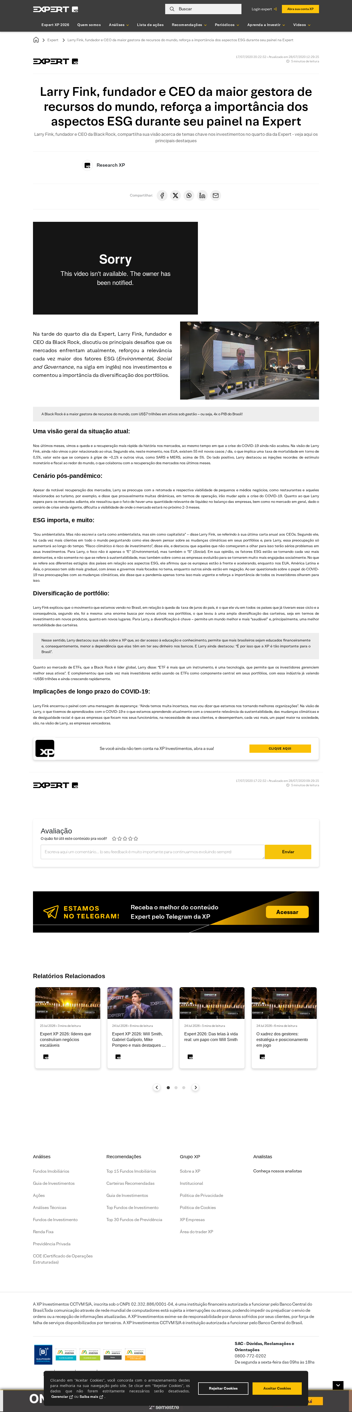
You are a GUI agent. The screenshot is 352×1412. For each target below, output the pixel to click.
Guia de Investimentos (54, 1183)
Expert (52, 40)
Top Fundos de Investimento (132, 1207)
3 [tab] (183, 1087)
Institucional (191, 1183)
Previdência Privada (52, 1244)
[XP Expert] (55, 9)
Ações (39, 1195)
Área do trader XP (196, 1232)
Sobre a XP (190, 1171)
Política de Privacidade (201, 1195)
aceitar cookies (277, 1388)
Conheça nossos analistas (277, 1171)
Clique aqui (280, 748)
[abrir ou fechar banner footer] (338, 1385)
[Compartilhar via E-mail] (215, 195)
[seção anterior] (157, 1087)
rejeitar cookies (223, 1388)
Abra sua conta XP (300, 9)
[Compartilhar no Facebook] (162, 195)
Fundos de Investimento (55, 1219)
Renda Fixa (43, 1232)
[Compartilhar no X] (175, 195)
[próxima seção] (195, 1087)
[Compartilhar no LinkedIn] (202, 195)
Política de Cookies (198, 1207)
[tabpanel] (67, 1028)
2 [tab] (176, 1087)
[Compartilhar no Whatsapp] (188, 195)
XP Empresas (192, 1219)
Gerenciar (59, 1396)
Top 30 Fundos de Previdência (134, 1219)
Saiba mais (89, 1396)
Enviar (288, 852)
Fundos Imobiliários (51, 1171)
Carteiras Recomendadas (130, 1183)
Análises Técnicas (49, 1207)
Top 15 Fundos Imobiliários (131, 1171)
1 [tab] (168, 1087)
